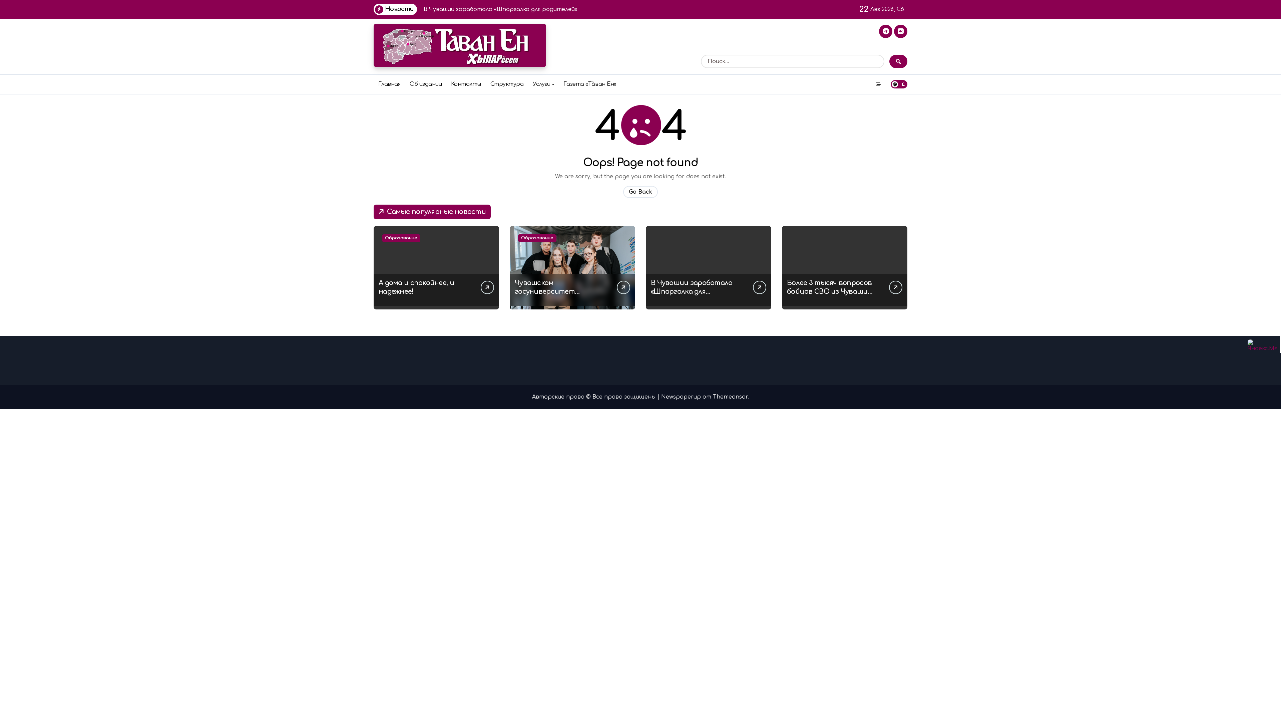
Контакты (466, 84)
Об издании (426, 84)
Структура (507, 84)
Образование (401, 238)
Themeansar (730, 397)
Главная (389, 84)
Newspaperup (681, 397)
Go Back (640, 192)
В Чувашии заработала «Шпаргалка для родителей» (692, 291)
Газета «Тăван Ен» (589, 84)
